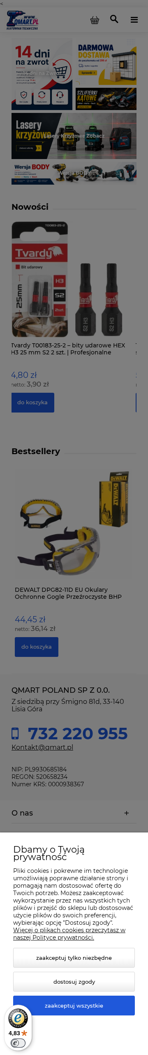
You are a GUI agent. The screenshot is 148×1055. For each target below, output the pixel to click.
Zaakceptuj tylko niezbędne (74, 957)
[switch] (18, 1043)
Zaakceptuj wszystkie (74, 1005)
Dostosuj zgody (74, 981)
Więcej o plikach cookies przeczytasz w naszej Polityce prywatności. (69, 933)
